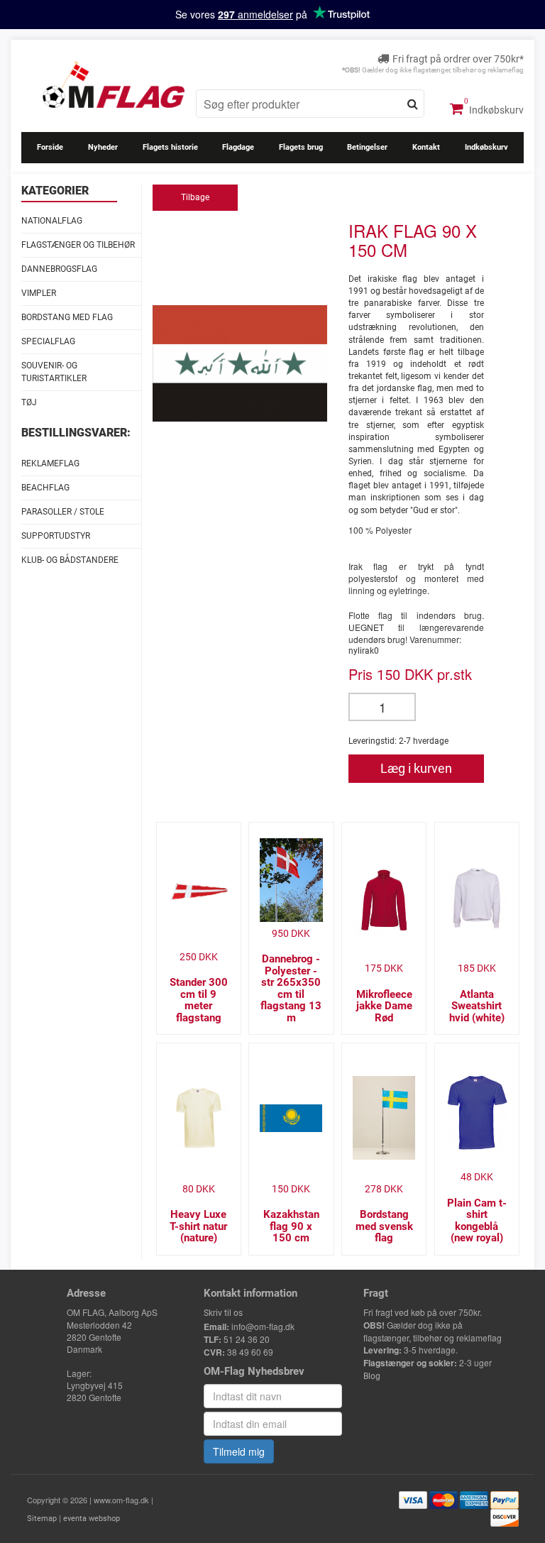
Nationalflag (51, 221)
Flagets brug (301, 147)
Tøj (29, 402)
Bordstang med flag (67, 317)
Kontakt (426, 147)
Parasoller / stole (62, 512)
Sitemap (42, 1518)
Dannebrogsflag (59, 269)
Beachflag (45, 488)
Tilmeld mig (239, 1451)
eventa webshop (91, 1518)
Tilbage (195, 197)
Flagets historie (170, 147)
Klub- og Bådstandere (70, 560)
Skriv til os (223, 1313)
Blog (371, 1376)
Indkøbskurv (495, 110)
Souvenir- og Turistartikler (54, 372)
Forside (50, 147)
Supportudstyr (55, 536)
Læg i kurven (416, 768)
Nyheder (103, 147)
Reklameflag (50, 463)
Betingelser (367, 147)
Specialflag (48, 341)
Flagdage (238, 147)
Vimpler (38, 293)
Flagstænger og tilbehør (78, 245)
